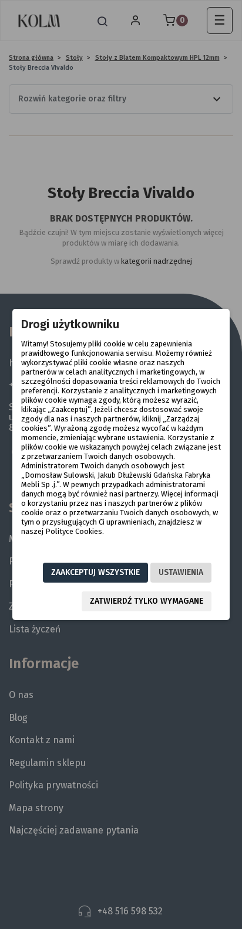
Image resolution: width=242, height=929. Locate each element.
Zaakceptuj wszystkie (95, 572)
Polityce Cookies (73, 531)
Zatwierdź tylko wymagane (146, 601)
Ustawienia (181, 572)
